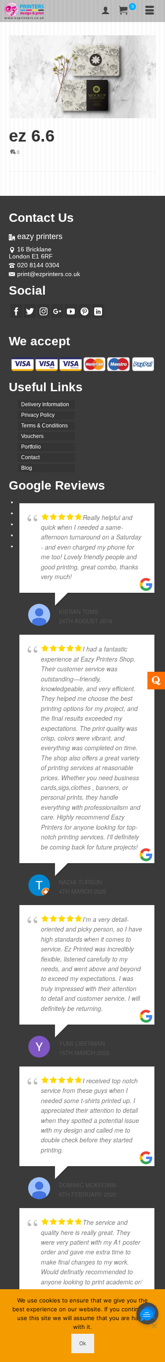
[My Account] (106, 11)
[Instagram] (43, 311)
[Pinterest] (84, 311)
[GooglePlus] (57, 311)
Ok (82, 1343)
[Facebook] (16, 311)
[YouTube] (71, 311)
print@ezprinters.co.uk (48, 273)
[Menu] (150, 11)
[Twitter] (30, 311)
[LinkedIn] (98, 311)
